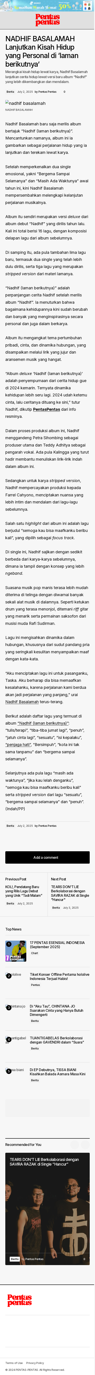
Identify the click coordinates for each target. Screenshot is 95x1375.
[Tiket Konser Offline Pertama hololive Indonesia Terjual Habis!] (15, 982)
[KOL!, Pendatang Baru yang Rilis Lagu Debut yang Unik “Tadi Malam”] (26, 894)
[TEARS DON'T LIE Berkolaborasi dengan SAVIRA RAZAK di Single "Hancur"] (69, 894)
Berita (10, 91)
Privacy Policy (35, 1363)
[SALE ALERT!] (47, 5)
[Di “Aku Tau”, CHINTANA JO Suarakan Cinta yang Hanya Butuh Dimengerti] (15, 1014)
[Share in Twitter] (18, 838)
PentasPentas (46, 409)
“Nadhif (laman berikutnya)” (42, 723)
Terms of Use (14, 1363)
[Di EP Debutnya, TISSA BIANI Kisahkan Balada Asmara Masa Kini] (15, 1078)
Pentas (35, 985)
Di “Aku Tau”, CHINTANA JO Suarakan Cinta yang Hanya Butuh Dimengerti (56, 1010)
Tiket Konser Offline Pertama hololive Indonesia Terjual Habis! (59, 976)
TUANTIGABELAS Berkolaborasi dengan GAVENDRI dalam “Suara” (57, 1040)
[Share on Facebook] (9, 838)
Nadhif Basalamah (22, 701)
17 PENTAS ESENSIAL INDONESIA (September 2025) (57, 945)
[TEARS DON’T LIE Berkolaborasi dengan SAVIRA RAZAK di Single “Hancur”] (47, 1209)
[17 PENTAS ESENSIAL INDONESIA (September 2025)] (15, 951)
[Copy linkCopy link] (36, 838)
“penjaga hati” (18, 744)
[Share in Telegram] (27, 838)
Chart (34, 953)
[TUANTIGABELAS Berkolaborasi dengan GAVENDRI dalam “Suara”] (15, 1046)
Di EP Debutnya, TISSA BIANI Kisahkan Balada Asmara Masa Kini (58, 1072)
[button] (7, 20)
